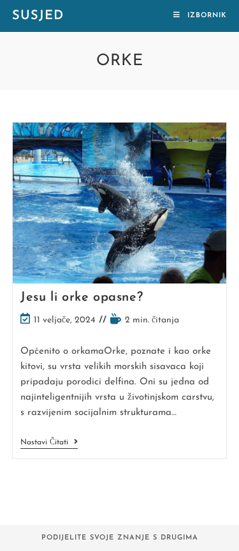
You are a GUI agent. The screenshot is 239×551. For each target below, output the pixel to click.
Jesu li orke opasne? (81, 297)
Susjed (38, 16)
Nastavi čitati (49, 443)
